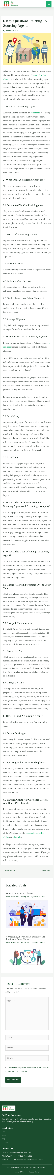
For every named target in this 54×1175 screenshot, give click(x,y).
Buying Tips (25, 897)
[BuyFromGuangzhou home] (10, 1109)
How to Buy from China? (19, 893)
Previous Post (8, 871)
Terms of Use (19, 1172)
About (4, 1135)
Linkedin (40, 833)
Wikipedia (35, 113)
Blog (3, 1139)
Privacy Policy (34, 1172)
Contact (5, 1142)
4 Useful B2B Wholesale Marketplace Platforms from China (25, 938)
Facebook (30, 833)
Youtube (17, 837)
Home (4, 1132)
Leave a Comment (12, 897)
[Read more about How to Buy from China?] (27, 914)
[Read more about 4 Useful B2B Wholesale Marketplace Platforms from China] (27, 956)
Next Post (47, 871)
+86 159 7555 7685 (24, 1156)
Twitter (6, 837)
